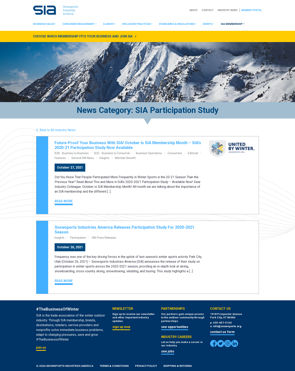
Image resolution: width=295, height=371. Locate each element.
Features (60, 158)
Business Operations (149, 153)
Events (207, 23)
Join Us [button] (41, 347)
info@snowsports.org (227, 326)
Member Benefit (125, 158)
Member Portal (251, 10)
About (193, 10)
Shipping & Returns (177, 365)
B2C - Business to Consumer (112, 153)
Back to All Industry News (58, 130)
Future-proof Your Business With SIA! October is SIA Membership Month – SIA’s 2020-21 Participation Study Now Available (128, 145)
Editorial (193, 153)
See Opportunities (174, 327)
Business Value (43, 23)
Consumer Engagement (78, 23)
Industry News (227, 10)
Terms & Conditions (114, 365)
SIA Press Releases (104, 237)
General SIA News (82, 158)
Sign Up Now (121, 327)
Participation (78, 237)
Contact (208, 10)
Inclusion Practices (136, 23)
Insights (104, 158)
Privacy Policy (146, 365)
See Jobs (167, 351)
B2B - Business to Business (72, 153)
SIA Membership (232, 23)
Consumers (175, 153)
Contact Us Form (222, 332)
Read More (64, 201)
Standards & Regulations (177, 23)
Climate (108, 23)
